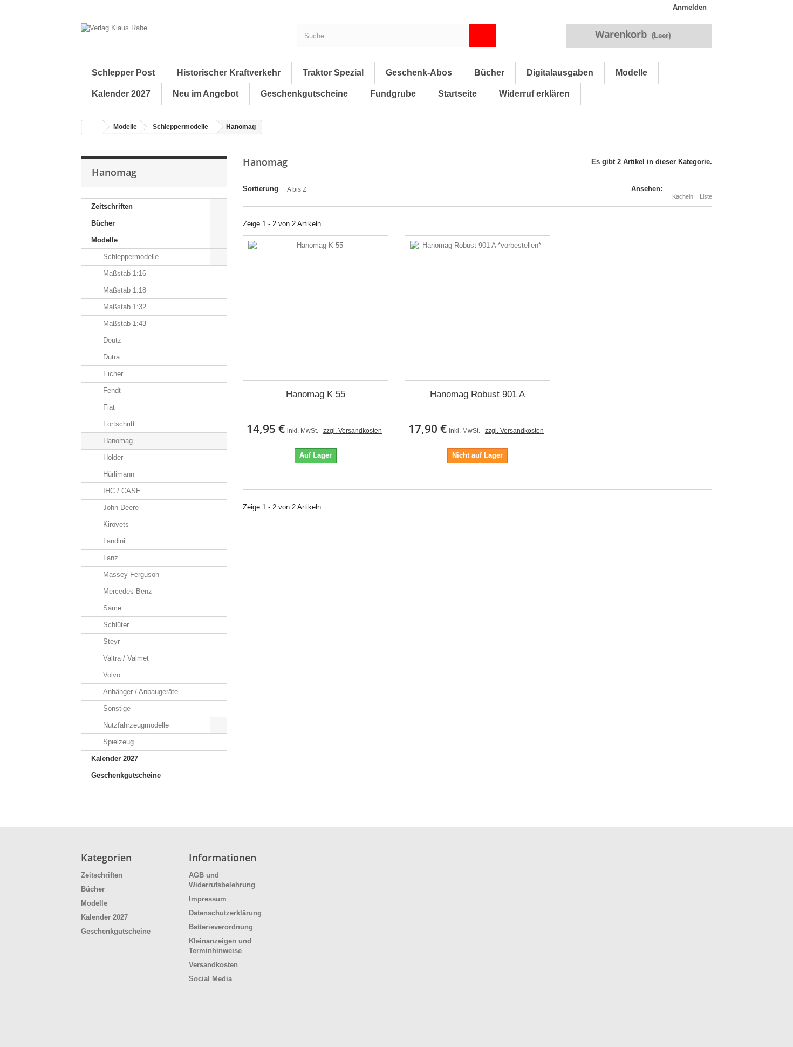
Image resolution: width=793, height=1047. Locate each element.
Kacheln (682, 196)
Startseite (457, 93)
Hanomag (117, 441)
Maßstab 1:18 (123, 290)
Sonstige (116, 708)
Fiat (108, 407)
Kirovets (115, 524)
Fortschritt (118, 424)
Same (111, 608)
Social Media (210, 979)
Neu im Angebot (205, 93)
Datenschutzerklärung (225, 913)
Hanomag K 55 (315, 394)
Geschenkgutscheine (304, 93)
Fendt (111, 390)
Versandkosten (213, 965)
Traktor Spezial (333, 72)
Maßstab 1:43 (123, 323)
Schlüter (115, 625)
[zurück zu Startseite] (92, 127)
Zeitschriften (112, 206)
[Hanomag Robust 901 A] (477, 308)
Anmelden (690, 7)
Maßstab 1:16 (123, 273)
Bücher (489, 72)
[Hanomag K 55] (315, 308)
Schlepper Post (123, 72)
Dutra (110, 357)
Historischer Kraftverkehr (229, 72)
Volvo (110, 675)
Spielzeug (117, 742)
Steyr (110, 641)
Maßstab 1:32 (123, 307)
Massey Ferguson (130, 574)
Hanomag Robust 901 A (477, 394)
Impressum (208, 899)
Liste (706, 196)
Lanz (109, 558)
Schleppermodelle (180, 127)
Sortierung (260, 189)
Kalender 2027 (121, 93)
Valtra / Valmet (125, 658)
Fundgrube (393, 93)
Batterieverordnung (221, 927)
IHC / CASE (121, 491)
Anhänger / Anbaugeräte (139, 692)
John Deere (120, 508)
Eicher (112, 374)
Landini (113, 541)
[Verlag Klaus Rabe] (181, 38)
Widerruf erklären (534, 93)
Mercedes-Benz (126, 591)
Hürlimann (117, 474)
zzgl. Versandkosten (352, 430)
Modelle (631, 72)
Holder (112, 457)
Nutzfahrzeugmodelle (135, 725)
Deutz (111, 340)
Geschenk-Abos (419, 72)
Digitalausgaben (560, 72)
